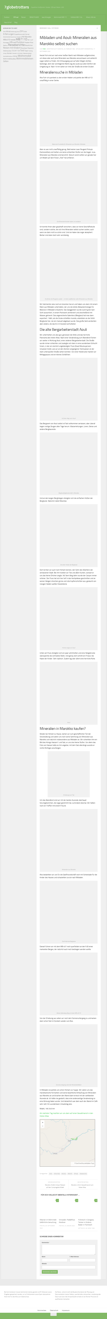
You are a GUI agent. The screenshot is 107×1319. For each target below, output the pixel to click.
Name (43, 1256)
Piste (31, 42)
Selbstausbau (7, 51)
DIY (21, 31)
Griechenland (7, 37)
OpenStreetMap (80, 1163)
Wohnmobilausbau (9, 59)
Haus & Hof (7, 22)
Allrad (8, 31)
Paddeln (27, 42)
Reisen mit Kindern (11, 47)
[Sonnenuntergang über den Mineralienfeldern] (69, 1082)
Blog (15, 22)
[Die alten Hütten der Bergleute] (69, 562)
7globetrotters (16, 7)
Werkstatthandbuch (8, 56)
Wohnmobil (24, 55)
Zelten (5, 61)
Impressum (66, 1310)
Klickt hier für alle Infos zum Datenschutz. (16, 1297)
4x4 (4, 31)
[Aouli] (69, 720)
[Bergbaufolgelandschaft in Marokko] (69, 490)
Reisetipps (24, 48)
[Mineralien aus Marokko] (69, 867)
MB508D (13, 40)
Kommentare (42, 1310)
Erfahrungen (8, 34)
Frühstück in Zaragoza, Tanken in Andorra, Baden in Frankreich (86, 1222)
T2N (18, 51)
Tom (44, 49)
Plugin (92, 1163)
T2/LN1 (14, 51)
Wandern (9, 53)
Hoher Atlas (57, 1173)
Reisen (23, 17)
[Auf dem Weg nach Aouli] (69, 416)
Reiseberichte (83, 1173)
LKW (22, 37)
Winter (15, 56)
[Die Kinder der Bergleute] (69, 938)
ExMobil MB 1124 (76, 17)
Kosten (18, 37)
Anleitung (13, 31)
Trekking (30, 51)
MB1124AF (30, 40)
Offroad (15, 17)
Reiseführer (29, 45)
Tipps (26, 51)
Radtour (5, 45)
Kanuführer (14, 37)
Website (44, 1263)
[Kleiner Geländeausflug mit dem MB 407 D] (69, 1010)
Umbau (5, 53)
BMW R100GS (34, 17)
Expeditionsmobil (19, 34)
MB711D (21, 39)
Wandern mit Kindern (18, 53)
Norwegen (6, 42)
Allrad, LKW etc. (91, 17)
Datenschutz (54, 1310)
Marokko (64, 1173)
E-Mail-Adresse (74, 1256)
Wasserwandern (27, 53)
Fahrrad (27, 34)
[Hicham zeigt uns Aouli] (69, 645)
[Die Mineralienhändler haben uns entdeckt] (69, 219)
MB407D (70, 1173)
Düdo (50, 1173)
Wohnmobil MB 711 (60, 17)
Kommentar (46, 1242)
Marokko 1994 (45, 28)
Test (22, 50)
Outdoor (7, 17)
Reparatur (31, 48)
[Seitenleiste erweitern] (103, 28)
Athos (18, 31)
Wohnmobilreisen (24, 58)
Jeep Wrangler (46, 17)
